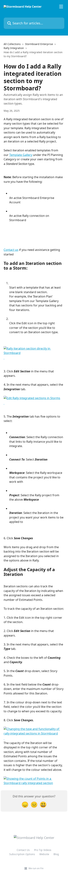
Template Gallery (20, 155)
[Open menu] (61, 6)
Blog (56, 854)
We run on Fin (36, 868)
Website (44, 854)
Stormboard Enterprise (39, 44)
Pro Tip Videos (42, 850)
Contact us (11, 250)
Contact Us (23, 850)
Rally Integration (14, 48)
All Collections (12, 44)
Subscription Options (22, 854)
